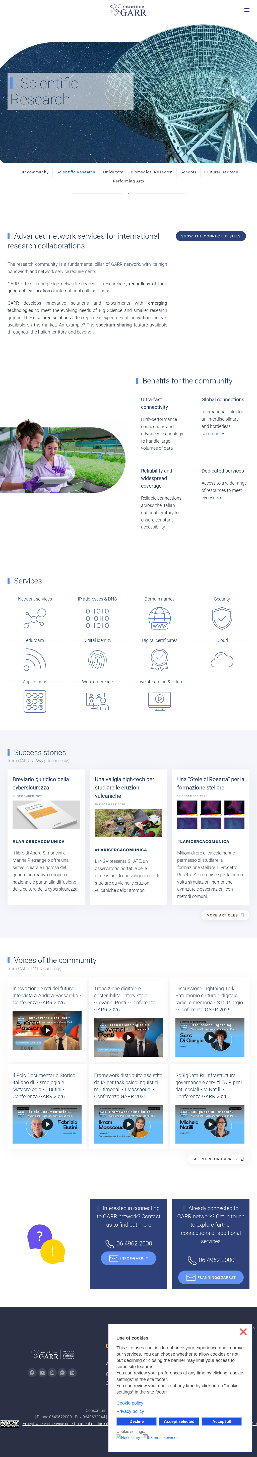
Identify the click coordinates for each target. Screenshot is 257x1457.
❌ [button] (243, 1332)
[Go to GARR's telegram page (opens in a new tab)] (62, 1372)
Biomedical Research (152, 172)
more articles (222, 915)
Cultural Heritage (221, 172)
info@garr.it (134, 1258)
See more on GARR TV (215, 1159)
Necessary (130, 1437)
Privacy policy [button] (130, 1411)
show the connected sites (211, 236)
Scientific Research (75, 172)
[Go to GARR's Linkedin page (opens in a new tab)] (72, 1372)
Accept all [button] (221, 1421)
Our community (34, 172)
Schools (188, 172)
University (113, 172)
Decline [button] (137, 1421)
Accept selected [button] (179, 1421)
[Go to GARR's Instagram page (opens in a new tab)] (32, 1372)
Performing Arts (128, 181)
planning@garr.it (217, 1277)
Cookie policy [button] (129, 1403)
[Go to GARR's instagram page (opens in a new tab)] (52, 1372)
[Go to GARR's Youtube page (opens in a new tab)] (42, 1372)
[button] (246, 10)
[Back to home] (128, 10)
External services (163, 1437)
